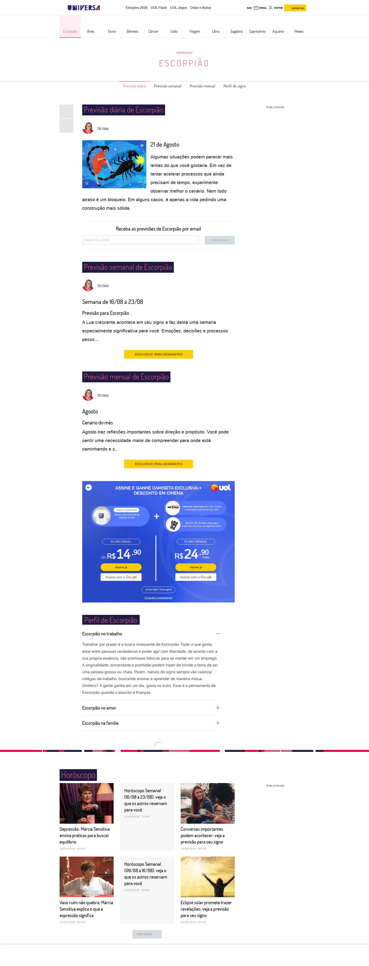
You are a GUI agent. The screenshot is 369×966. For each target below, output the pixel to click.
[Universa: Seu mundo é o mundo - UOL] (84, 8)
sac (249, 7)
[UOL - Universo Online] (103, 8)
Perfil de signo (235, 85)
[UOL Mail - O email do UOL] (260, 7)
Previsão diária (134, 85)
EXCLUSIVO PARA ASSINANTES (159, 354)
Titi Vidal (102, 128)
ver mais (144, 934)
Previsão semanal (168, 85)
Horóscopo (184, 53)
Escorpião (184, 62)
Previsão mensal (202, 85)
